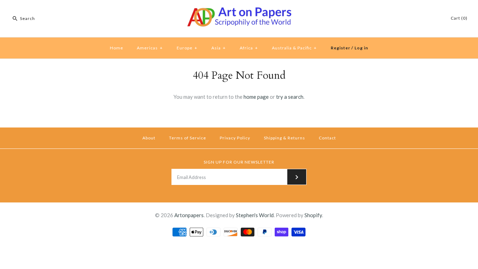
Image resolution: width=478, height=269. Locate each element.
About (148, 137)
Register (340, 47)
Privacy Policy (235, 137)
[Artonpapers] (239, 11)
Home (116, 47)
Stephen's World (255, 215)
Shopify (313, 215)
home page (256, 97)
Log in (361, 47)
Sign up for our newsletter (239, 162)
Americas (150, 47)
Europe (187, 47)
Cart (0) (459, 18)
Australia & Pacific (294, 47)
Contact (327, 137)
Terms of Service (187, 137)
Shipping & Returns (284, 137)
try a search (289, 97)
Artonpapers (189, 215)
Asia (218, 47)
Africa (249, 47)
